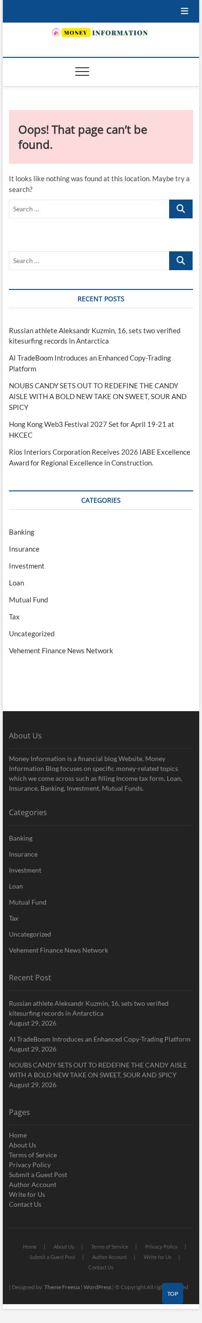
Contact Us (25, 1204)
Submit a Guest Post (38, 1175)
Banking (21, 532)
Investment (27, 565)
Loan (16, 582)
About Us (22, 1145)
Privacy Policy (30, 1165)
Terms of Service (33, 1155)
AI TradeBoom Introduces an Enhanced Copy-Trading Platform (100, 1039)
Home (18, 1135)
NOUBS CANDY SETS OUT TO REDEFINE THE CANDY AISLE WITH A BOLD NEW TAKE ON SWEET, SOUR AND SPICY (97, 396)
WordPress (97, 1287)
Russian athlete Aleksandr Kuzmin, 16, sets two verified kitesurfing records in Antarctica (89, 1008)
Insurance (24, 549)
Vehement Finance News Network (61, 650)
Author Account (32, 1184)
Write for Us (27, 1194)
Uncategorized (31, 633)
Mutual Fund (28, 599)
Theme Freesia (62, 1287)
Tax (14, 616)
